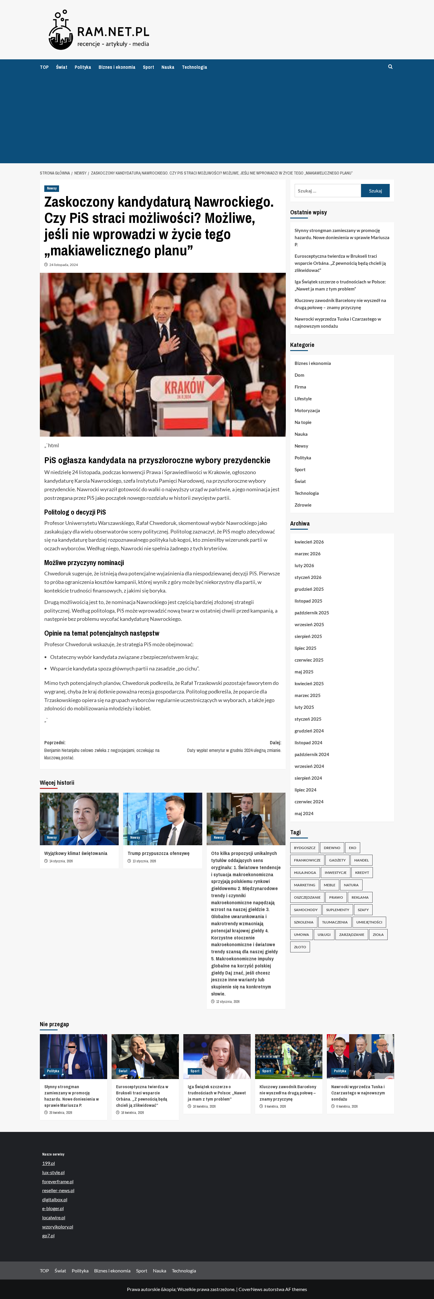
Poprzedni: (101, 750)
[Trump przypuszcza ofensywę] (162, 819)
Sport (148, 67)
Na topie (303, 422)
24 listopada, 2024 (63, 264)
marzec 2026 (308, 553)
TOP (44, 67)
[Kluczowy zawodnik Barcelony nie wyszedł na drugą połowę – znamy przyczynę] (288, 1056)
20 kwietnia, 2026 (60, 1112)
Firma (300, 386)
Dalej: (234, 746)
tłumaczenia (335, 922)
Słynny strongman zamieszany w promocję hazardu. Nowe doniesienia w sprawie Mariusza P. (342, 237)
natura (351, 885)
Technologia (194, 67)
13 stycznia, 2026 (144, 861)
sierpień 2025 (308, 636)
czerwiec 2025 (309, 659)
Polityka (83, 67)
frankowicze (307, 860)
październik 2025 (312, 612)
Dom (299, 375)
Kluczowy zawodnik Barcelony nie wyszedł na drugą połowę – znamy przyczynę (340, 304)
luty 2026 (304, 565)
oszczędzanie (307, 897)
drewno (332, 848)
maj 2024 (304, 813)
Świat (61, 67)
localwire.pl (53, 1217)
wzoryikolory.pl (57, 1226)
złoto (300, 947)
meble (329, 885)
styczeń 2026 (308, 577)
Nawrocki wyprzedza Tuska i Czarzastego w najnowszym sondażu (338, 322)
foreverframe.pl (58, 1181)
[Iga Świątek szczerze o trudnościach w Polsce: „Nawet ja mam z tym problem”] (217, 1056)
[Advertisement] (217, 119)
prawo (336, 897)
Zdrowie (303, 504)
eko (352, 848)
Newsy (51, 188)
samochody (306, 910)
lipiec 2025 (305, 648)
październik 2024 (312, 754)
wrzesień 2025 (309, 624)
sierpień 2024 (308, 778)
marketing (304, 885)
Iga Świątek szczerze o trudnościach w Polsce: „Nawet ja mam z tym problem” (340, 285)
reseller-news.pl (58, 1190)
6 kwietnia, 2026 (347, 1106)
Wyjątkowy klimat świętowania (75, 853)
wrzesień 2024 (309, 766)
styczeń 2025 (308, 719)
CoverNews (250, 1289)
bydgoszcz (304, 848)
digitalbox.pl (54, 1199)
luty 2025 (304, 707)
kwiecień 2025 (309, 683)
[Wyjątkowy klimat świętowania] (79, 819)
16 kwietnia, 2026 (132, 1112)
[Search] (390, 67)
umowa (301, 934)
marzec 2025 (308, 695)
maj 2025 (304, 671)
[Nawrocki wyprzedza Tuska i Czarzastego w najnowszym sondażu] (360, 1056)
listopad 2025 (308, 600)
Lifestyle (303, 398)
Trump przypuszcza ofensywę (159, 853)
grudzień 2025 (309, 589)
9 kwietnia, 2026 (275, 1106)
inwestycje (336, 872)
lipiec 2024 (305, 789)
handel (361, 860)
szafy (363, 910)
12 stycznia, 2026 (227, 1001)
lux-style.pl (53, 1172)
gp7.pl (48, 1235)
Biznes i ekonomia (117, 67)
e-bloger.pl (53, 1208)
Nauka (167, 67)
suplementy (337, 910)
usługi (324, 934)
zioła (378, 934)
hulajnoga (305, 872)
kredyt (362, 872)
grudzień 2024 (309, 730)
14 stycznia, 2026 (61, 861)
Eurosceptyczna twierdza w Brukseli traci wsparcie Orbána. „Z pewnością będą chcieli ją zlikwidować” (340, 263)
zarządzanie (351, 934)
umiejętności (369, 922)
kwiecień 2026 (309, 541)
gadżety (337, 860)
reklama (360, 897)
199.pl (48, 1163)
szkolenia (304, 922)
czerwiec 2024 (309, 801)
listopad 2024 (308, 742)
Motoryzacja (307, 410)
